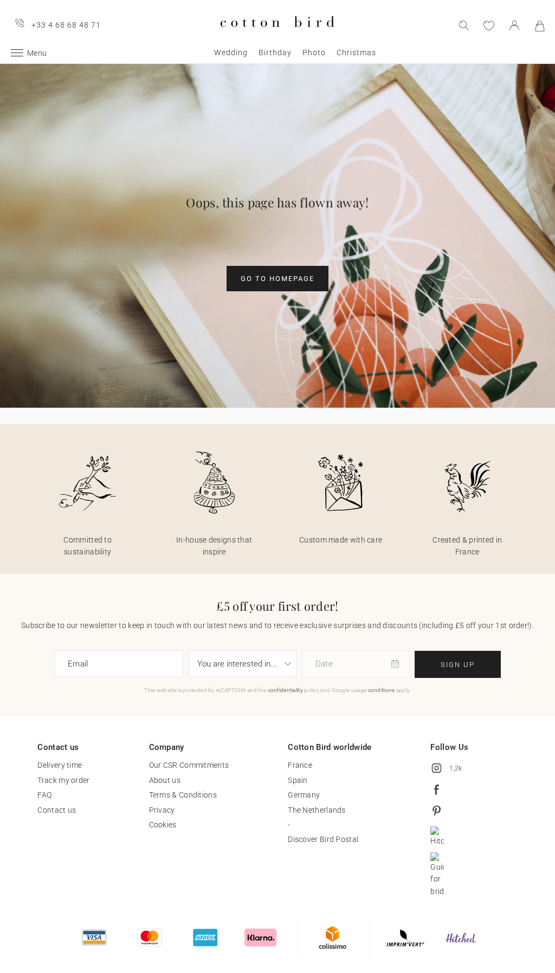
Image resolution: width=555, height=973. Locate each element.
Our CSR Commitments (189, 765)
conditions (381, 690)
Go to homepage (277, 279)
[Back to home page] (277, 36)
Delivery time (59, 765)
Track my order (63, 780)
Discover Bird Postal (323, 839)
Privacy (162, 810)
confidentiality (286, 690)
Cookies (163, 824)
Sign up (458, 665)
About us (164, 780)
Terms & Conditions (183, 795)
